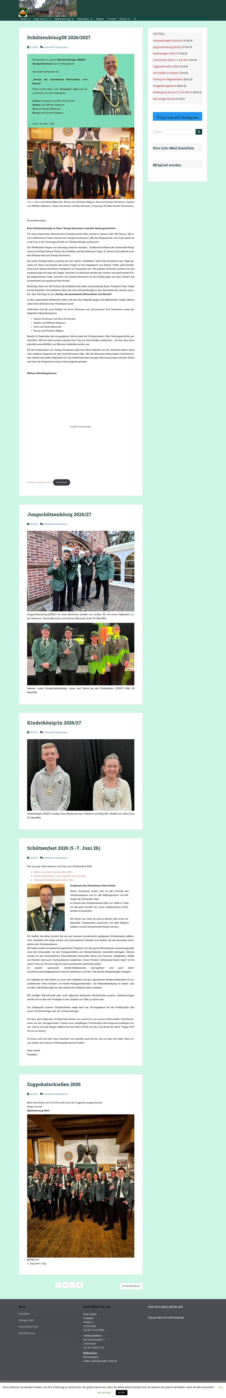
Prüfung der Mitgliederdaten (168, 79)
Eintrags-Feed (26, 1320)
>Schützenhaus (92, 1335)
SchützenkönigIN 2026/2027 (59, 37)
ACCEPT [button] (121, 1392)
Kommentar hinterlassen (55, 47)
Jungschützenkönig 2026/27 (59, 514)
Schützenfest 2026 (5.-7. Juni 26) (63, 848)
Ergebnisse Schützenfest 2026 (39, 482)
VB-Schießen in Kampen (166, 72)
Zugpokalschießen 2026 (54, 1084)
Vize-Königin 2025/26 (164, 98)
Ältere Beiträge (130, 1286)
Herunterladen (61, 482)
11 (80, 1285)
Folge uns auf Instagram (166, 1317)
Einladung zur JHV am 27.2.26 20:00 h (172, 92)
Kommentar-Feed (28, 1326)
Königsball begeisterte (165, 85)
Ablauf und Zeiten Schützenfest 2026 (53, 872)
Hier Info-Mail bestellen (165, 1306)
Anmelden (24, 1313)
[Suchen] (199, 132)
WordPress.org (27, 1333)
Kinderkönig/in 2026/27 (54, 723)
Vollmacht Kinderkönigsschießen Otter (54, 880)
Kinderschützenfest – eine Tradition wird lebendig (59, 876)
